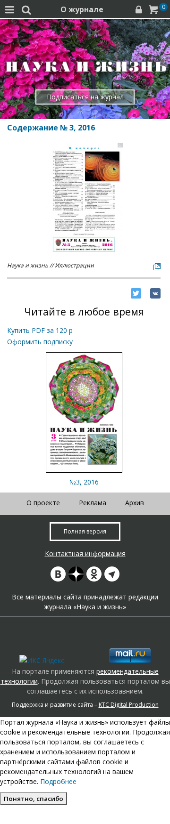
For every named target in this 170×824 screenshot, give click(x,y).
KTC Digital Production (129, 705)
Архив (134, 502)
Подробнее (58, 781)
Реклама (92, 502)
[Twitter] (136, 293)
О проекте (43, 502)
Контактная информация (85, 553)
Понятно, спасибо (33, 798)
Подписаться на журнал (85, 96)
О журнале (81, 9)
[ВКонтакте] (155, 293)
